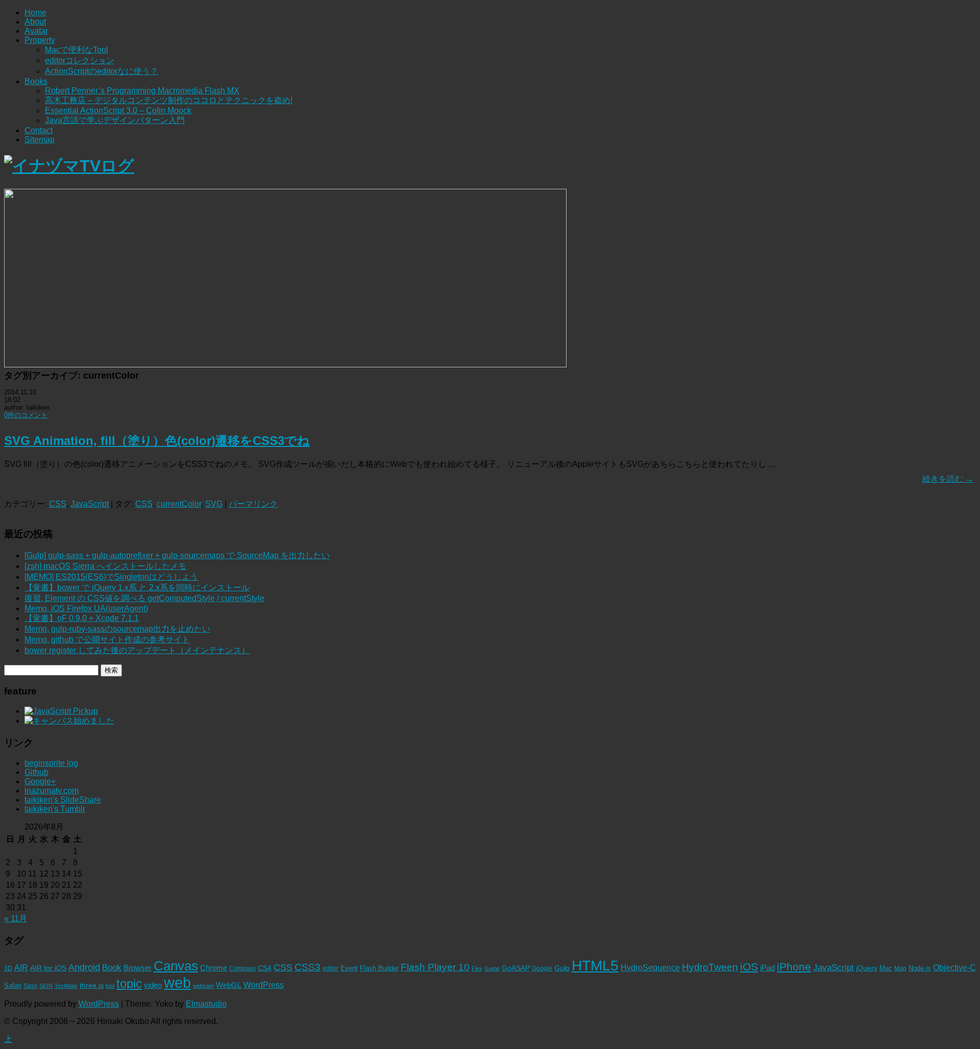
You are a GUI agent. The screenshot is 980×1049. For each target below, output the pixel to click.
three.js (92, 985)
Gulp (562, 968)
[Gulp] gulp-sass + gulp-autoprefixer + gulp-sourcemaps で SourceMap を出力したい (177, 555)
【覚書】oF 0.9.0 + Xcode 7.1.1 (81, 618)
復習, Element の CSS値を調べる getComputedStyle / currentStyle (144, 598)
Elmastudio (206, 1004)
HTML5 (595, 965)
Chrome (213, 968)
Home (35, 12)
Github (36, 772)
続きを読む (947, 478)
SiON (46, 986)
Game (492, 968)
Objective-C (954, 967)
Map (900, 968)
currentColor (179, 503)
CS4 (265, 968)
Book (111, 967)
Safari (12, 985)
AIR (21, 967)
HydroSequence (650, 967)
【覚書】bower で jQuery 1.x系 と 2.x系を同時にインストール (137, 587)
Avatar (36, 31)
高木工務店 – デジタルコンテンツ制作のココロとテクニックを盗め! (168, 100)
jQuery (866, 968)
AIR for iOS (48, 968)
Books (35, 81)
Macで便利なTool (76, 49)
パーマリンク (253, 503)
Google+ (40, 781)
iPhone (794, 966)
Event (349, 968)
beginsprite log (51, 763)
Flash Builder (379, 968)
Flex (477, 968)
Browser (138, 968)
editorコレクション (79, 60)
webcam (203, 986)
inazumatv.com (51, 790)
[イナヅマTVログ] (69, 166)
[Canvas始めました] (69, 720)
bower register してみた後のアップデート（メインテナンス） (137, 650)
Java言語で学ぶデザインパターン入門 (115, 120)
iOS (749, 966)
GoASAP (516, 968)
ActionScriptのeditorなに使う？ (101, 71)
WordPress (263, 985)
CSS (57, 503)
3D (8, 968)
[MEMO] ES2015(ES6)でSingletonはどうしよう (111, 576)
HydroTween (710, 967)
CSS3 (308, 966)
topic (129, 983)
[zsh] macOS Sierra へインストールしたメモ (105, 566)
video (153, 985)
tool (110, 986)
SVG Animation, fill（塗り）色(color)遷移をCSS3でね (157, 440)
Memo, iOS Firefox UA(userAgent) (86, 608)
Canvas (176, 965)
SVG (214, 503)
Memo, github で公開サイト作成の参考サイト (107, 639)
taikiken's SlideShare (62, 799)
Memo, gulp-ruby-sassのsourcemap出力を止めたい (117, 629)
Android (84, 967)
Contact (38, 130)
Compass (242, 968)
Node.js (920, 968)
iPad (767, 967)
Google (542, 968)
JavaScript (89, 503)
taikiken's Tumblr (54, 809)
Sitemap (39, 139)
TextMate (66, 986)
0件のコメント (25, 415)
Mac (885, 968)
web (177, 982)
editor (330, 968)
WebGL (228, 985)
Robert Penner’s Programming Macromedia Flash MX (142, 90)
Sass (30, 986)
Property (39, 40)
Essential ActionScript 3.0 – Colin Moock (118, 110)
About (35, 21)
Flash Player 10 (435, 967)
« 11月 (15, 918)
